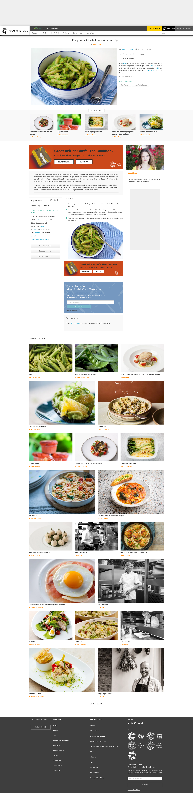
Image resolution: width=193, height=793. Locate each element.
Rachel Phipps (97, 44)
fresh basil (42, 226)
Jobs (91, 762)
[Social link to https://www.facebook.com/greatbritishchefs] (128, 723)
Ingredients (56, 745)
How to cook (57, 760)
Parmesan (38, 233)
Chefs (55, 735)
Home (55, 725)
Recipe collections (58, 750)
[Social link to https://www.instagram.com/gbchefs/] (135, 723)
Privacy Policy (94, 772)
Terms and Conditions (97, 778)
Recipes (55, 730)
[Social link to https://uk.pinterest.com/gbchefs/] (132, 723)
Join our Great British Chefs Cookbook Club (104, 746)
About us (93, 757)
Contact (92, 725)
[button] (35, 33)
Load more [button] (96, 703)
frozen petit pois (43, 220)
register (79, 323)
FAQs (92, 752)
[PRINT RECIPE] (54, 200)
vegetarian (150, 70)
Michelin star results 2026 (61, 740)
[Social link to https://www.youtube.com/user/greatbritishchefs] (139, 723)
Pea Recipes (125, 85)
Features (55, 755)
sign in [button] (73, 323)
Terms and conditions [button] (72, 310)
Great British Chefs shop (98, 741)
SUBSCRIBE (79, 307)
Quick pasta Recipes (140, 85)
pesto (125, 63)
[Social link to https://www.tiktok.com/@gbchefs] (142, 723)
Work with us (94, 731)
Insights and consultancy (98, 736)
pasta (151, 66)
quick (157, 68)
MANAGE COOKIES (40, 727)
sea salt (33, 236)
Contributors (94, 767)
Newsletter (56, 770)
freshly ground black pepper (40, 239)
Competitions (57, 765)
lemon (36, 229)
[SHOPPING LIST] (58, 200)
